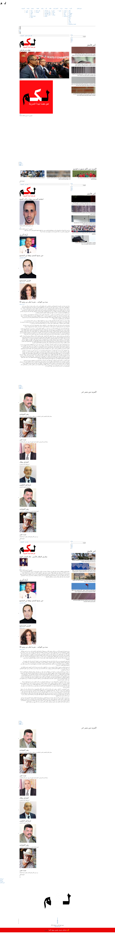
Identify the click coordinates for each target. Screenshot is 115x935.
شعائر (65, 14)
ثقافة (50, 8)
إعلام (69, 10)
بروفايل (53, 14)
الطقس (70, 14)
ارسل (21, 165)
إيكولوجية (70, 13)
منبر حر (46, 12)
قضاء (31, 10)
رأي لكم (46, 10)
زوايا (69, 20)
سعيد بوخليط (22, 282)
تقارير (27, 10)
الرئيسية (23, 8)
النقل (31, 13)
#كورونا (70, 16)
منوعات (66, 8)
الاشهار (1, 880)
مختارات (65, 10)
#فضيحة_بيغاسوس (72, 24)
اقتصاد (37, 8)
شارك (21, 163)
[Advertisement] (45, 152)
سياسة (28, 8)
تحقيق (53, 10)
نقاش (49, 12)
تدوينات (46, 14)
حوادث (31, 12)
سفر (64, 13)
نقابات (31, 17)
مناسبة (65, 12)
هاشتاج (46, 16)
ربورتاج (53, 12)
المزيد (71, 8)
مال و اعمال (37, 10)
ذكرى (70, 18)
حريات (61, 8)
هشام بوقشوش (23, 257)
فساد (69, 12)
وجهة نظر (46, 13)
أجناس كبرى (55, 8)
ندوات (49, 13)
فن (49, 10)
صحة (31, 14)
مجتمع (32, 8)
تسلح (70, 17)
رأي (46, 8)
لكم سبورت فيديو (28, 35)
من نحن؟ (2, 878)
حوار (53, 13)
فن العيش (66, 16)
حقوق (60, 10)
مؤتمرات (37, 12)
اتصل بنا (1, 881)
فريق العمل (79, 8)
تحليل (27, 12)
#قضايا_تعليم (32, 16)
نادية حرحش (22, 304)
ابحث (84, 36)
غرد (21, 162)
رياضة (42, 8)
